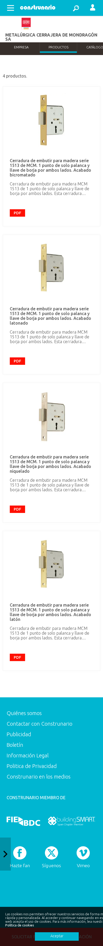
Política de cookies (19, 925)
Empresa (21, 47)
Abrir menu (10, 8)
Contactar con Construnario (39, 724)
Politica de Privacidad (32, 766)
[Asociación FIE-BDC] (23, 821)
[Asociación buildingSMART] (71, 821)
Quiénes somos (24, 713)
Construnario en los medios (39, 777)
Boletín (15, 745)
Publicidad (19, 734)
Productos (58, 47)
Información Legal (28, 755)
